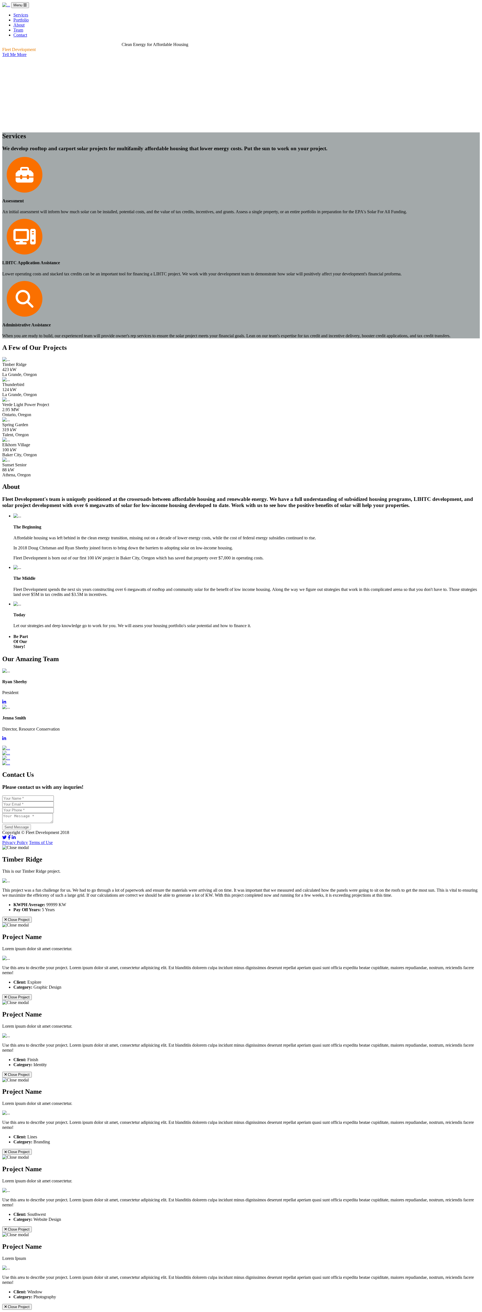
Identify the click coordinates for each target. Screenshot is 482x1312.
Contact (20, 35)
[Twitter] (4, 837)
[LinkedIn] (14, 837)
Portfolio (21, 20)
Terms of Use (41, 842)
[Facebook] (9, 837)
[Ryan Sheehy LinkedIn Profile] (4, 702)
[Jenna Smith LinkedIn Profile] (4, 738)
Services (20, 15)
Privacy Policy (15, 842)
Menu (18, 5)
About (19, 25)
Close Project (18, 920)
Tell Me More (14, 54)
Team (18, 30)
